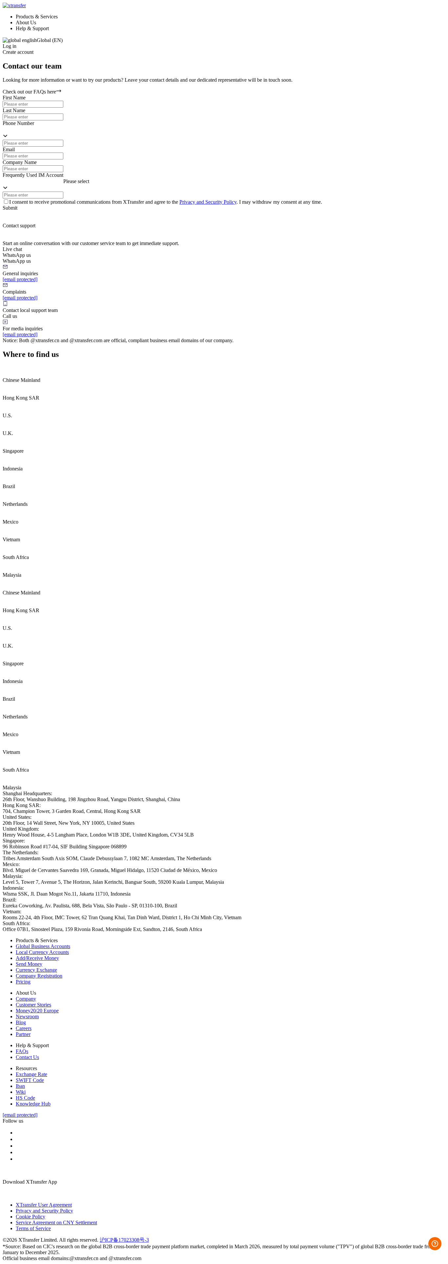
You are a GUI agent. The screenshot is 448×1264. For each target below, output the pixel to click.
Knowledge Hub (33, 1104)
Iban (20, 1086)
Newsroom (27, 1016)
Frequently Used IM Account (33, 175)
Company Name (20, 162)
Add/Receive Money (37, 958)
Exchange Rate (31, 1074)
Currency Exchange (36, 970)
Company (26, 999)
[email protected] (20, 279)
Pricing (23, 981)
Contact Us (27, 1057)
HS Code (25, 1098)
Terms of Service (33, 1228)
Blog (21, 1022)
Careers (23, 1028)
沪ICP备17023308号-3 (124, 1240)
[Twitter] (18, 1159)
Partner (23, 1034)
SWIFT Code (30, 1080)
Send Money (29, 964)
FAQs (22, 1051)
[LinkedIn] (18, 1139)
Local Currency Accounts (42, 952)
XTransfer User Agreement (44, 1205)
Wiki (21, 1092)
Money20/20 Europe (37, 1010)
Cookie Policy (30, 1216)
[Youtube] (18, 1152)
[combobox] (33, 129)
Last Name (14, 110)
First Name (14, 97)
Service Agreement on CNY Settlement (56, 1222)
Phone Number (18, 123)
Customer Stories (33, 1004)
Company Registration (39, 976)
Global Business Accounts (43, 946)
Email (9, 149)
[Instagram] (18, 1146)
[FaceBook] (18, 1132)
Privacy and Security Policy (207, 202)
